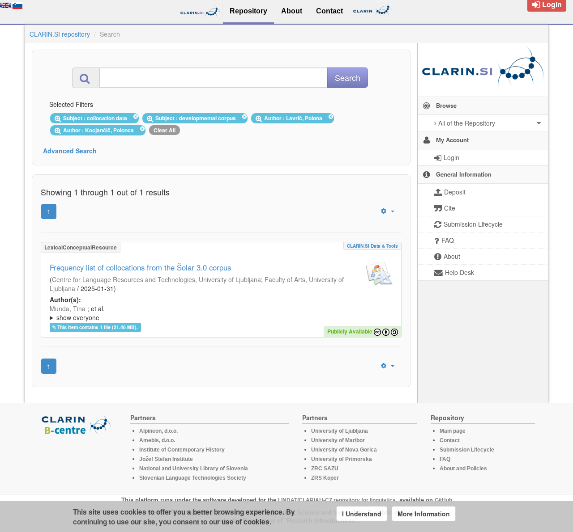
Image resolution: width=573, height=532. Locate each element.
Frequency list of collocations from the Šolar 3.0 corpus (140, 267)
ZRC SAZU (324, 468)
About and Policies (463, 468)
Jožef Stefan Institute (166, 459)
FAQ (445, 459)
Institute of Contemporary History (182, 450)
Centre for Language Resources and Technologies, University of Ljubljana (156, 279)
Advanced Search (70, 150)
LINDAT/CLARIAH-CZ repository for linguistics (337, 500)
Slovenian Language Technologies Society (192, 478)
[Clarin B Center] (77, 424)
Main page (453, 431)
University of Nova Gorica (344, 450)
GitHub (443, 500)
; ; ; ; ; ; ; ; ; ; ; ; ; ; (220, 313)
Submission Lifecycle (467, 450)
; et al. (77, 313)
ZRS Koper (325, 478)
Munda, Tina (68, 308)
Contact (450, 440)
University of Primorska (341, 459)
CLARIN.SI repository (60, 34)
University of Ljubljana (339, 431)
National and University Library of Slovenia (193, 468)
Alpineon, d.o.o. (158, 431)
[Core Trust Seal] (77, 460)
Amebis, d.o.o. (157, 440)
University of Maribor (338, 440)
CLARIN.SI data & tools (372, 246)
